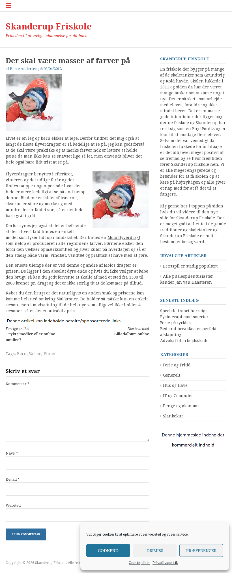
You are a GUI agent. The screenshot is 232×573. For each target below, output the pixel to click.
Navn (12, 453)
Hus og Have (175, 385)
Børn (22, 353)
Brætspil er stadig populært (190, 266)
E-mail (13, 479)
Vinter (50, 353)
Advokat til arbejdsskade (184, 340)
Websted (13, 505)
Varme (35, 353)
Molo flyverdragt (124, 237)
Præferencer (201, 550)
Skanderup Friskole (49, 26)
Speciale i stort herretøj (183, 311)
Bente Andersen (23, 69)
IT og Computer (178, 395)
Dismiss (155, 550)
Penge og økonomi (181, 406)
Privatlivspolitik (165, 563)
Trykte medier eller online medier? (30, 334)
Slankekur (173, 416)
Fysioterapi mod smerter (184, 317)
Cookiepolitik (139, 563)
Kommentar (17, 384)
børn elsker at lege (59, 138)
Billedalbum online (131, 331)
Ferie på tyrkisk (175, 323)
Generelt (171, 375)
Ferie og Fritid (177, 365)
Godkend (108, 550)
